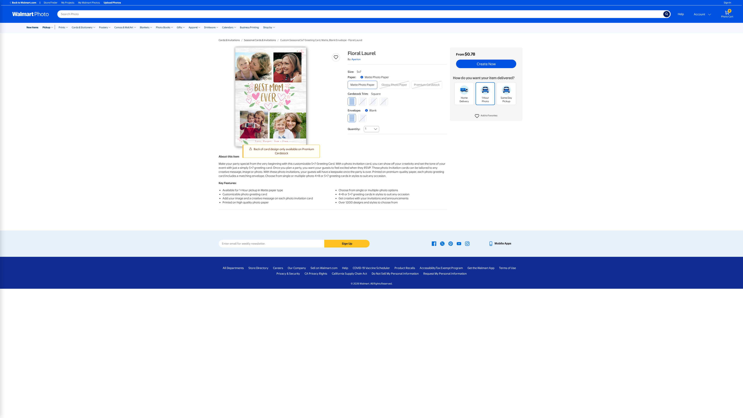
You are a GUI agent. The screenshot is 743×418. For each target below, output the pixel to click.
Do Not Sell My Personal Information (395, 273)
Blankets (144, 27)
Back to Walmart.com (24, 2)
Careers (278, 268)
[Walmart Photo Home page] (30, 14)
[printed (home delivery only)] (362, 118)
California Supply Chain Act (349, 273)
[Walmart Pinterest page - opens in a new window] (450, 243)
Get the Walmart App (480, 268)
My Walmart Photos (89, 2)
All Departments (233, 268)
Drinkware (210, 27)
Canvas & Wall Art (123, 27)
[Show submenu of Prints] (67, 27)
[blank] (352, 118)
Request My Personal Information (445, 273)
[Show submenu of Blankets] (151, 27)
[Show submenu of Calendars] (235, 27)
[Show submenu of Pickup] (53, 27)
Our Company (297, 268)
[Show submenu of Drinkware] (217, 27)
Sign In (727, 2)
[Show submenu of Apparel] (199, 27)
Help (681, 14)
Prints (62, 27)
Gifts (179, 27)
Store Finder (50, 2)
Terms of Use (507, 268)
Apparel (193, 27)
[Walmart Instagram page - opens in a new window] (467, 243)
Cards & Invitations (229, 40)
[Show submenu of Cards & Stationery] (94, 27)
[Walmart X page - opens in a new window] (442, 243)
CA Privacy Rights (316, 273)
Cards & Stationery (82, 27)
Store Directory (258, 268)
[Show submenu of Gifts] (184, 27)
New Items (32, 27)
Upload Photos (112, 2)
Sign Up (347, 243)
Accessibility (428, 268)
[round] (362, 101)
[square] (352, 101)
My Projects (67, 2)
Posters (103, 27)
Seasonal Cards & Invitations (260, 40)
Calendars (227, 27)
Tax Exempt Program (449, 268)
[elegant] (373, 101)
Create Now (486, 64)
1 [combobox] (365, 128)
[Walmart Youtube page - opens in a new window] (459, 243)
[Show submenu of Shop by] (274, 27)
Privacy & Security (288, 273)
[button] (486, 116)
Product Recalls (405, 268)
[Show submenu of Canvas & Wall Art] (135, 27)
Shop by (267, 27)
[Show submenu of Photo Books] (172, 27)
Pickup (46, 27)
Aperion (356, 59)
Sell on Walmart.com (324, 268)
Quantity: (354, 129)
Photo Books (163, 27)
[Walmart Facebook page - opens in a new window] (434, 243)
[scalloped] (384, 101)
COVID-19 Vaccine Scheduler (371, 268)
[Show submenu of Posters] (109, 27)
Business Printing (249, 27)
